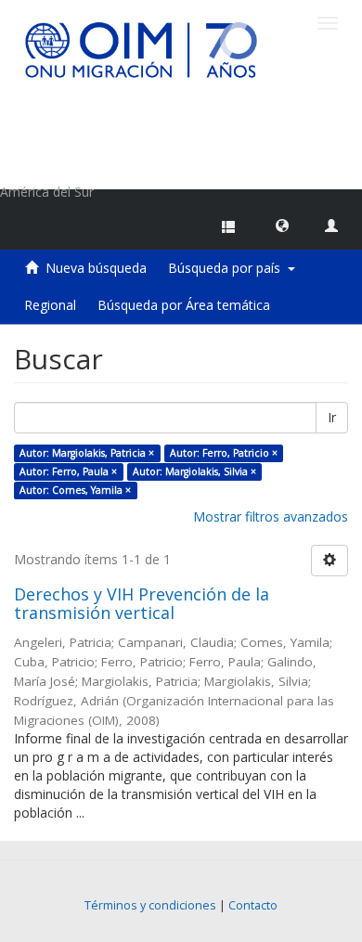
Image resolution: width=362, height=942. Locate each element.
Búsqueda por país (228, 268)
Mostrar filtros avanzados (270, 516)
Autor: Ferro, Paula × (68, 471)
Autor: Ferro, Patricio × (224, 452)
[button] (282, 224)
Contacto (253, 905)
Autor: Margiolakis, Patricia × (86, 452)
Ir (332, 417)
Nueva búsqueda (96, 268)
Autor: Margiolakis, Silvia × (194, 471)
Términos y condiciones (150, 905)
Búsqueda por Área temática (183, 305)
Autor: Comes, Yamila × (75, 490)
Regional (50, 305)
